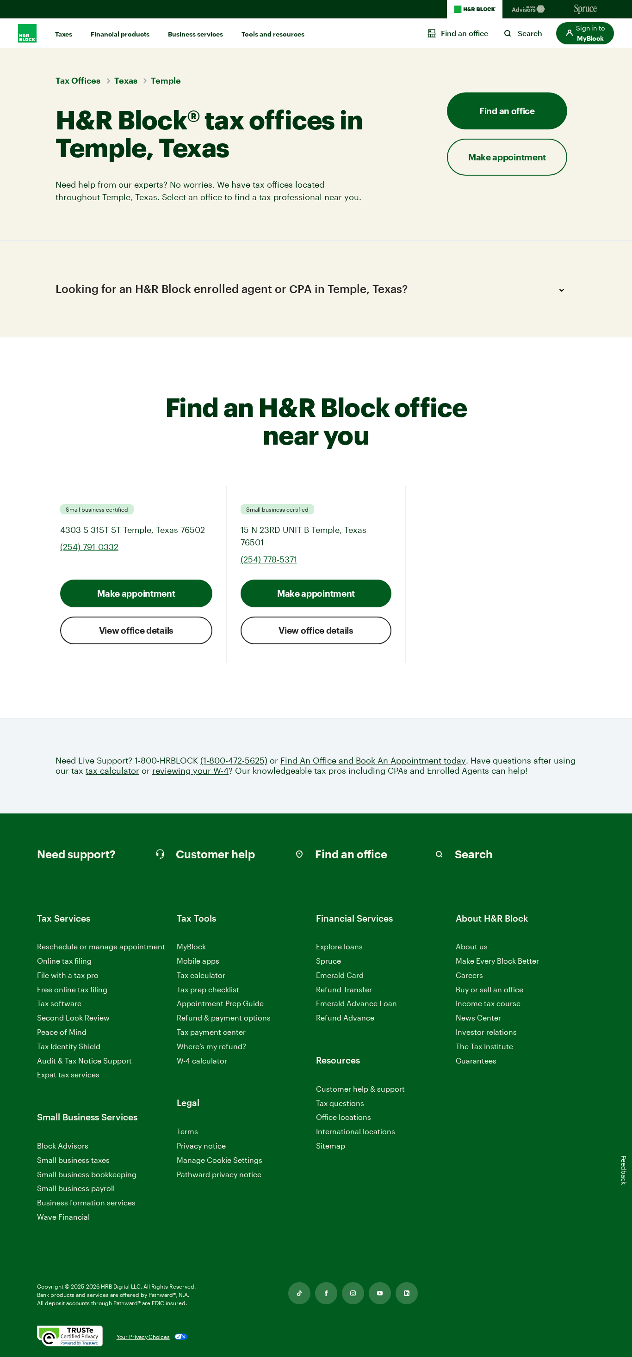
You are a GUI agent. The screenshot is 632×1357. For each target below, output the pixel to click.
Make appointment (136, 593)
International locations (355, 1132)
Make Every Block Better (497, 960)
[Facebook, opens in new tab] (326, 1293)
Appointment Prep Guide (220, 1003)
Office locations (343, 1117)
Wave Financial (63, 1217)
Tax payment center (211, 1031)
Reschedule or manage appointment (101, 946)
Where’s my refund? (211, 1046)
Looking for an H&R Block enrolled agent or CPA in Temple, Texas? (232, 288)
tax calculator (112, 771)
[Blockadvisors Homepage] (530, 9)
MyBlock (191, 946)
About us (472, 946)
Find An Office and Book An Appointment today (373, 760)
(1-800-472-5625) (233, 760)
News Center (478, 1017)
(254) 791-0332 (89, 547)
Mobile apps (198, 960)
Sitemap (330, 1146)
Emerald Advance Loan (356, 1003)
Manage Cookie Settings (219, 1159)
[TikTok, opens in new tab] (299, 1293)
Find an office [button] (507, 110)
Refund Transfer (344, 989)
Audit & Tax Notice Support (84, 1060)
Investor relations (486, 1032)
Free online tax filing (72, 989)
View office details (136, 630)
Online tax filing (64, 960)
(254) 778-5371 (269, 559)
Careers (469, 975)
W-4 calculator (202, 1060)
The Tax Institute (484, 1046)
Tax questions (340, 1103)
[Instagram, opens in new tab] (353, 1293)
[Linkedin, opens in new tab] (407, 1293)
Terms (187, 1131)
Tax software (59, 1003)
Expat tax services (68, 1075)
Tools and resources (273, 34)
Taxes (63, 34)
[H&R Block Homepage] (474, 9)
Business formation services (86, 1202)
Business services (195, 34)
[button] (585, 33)
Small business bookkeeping (86, 1174)
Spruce (328, 960)
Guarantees (476, 1060)
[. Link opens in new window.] (70, 1337)
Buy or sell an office (489, 989)
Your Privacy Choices (143, 1336)
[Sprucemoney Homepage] (585, 9)
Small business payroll (76, 1188)
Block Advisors (62, 1146)
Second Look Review (73, 1017)
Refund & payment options (224, 1017)
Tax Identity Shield (68, 1046)
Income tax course (488, 1003)
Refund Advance (345, 1017)
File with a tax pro (68, 975)
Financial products (120, 34)
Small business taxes (73, 1159)
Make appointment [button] (507, 157)
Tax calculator (201, 975)
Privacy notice (201, 1145)
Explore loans (339, 946)
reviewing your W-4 (190, 771)
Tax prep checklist (208, 989)
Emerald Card (340, 975)
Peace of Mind (62, 1031)
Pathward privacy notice (219, 1174)
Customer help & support (360, 1089)
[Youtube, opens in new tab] (380, 1293)
